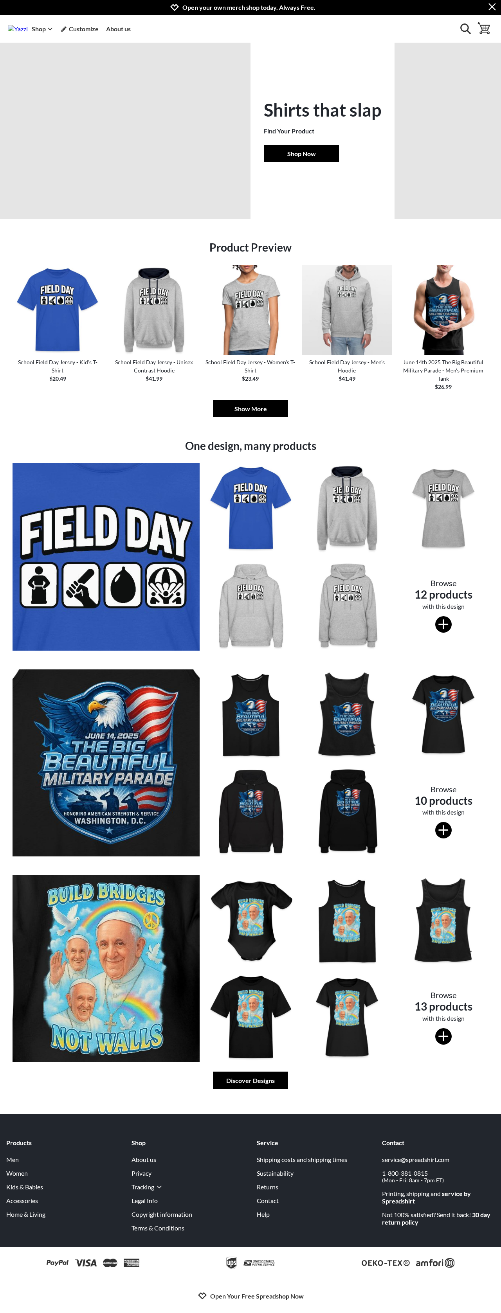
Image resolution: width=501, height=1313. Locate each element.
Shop (39, 28)
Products (19, 1142)
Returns (267, 1187)
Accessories (22, 1200)
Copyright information (162, 1214)
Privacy (141, 1173)
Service (267, 1142)
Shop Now (301, 153)
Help (263, 1214)
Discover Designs (250, 1080)
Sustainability (275, 1173)
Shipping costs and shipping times (302, 1159)
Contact (268, 1200)
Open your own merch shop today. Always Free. (248, 7)
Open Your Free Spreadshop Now (257, 1296)
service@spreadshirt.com (415, 1159)
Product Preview (250, 247)
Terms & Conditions (158, 1228)
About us (118, 28)
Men (12, 1159)
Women (17, 1173)
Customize (84, 28)
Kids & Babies (24, 1187)
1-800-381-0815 (413, 1176)
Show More (250, 408)
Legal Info (145, 1200)
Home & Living (25, 1214)
